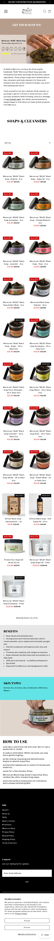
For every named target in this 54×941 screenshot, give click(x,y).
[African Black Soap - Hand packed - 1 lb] (13, 504)
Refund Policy (8, 836)
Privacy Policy (21, 914)
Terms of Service (9, 843)
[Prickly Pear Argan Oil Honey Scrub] (13, 546)
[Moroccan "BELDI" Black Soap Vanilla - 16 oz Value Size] (13, 461)
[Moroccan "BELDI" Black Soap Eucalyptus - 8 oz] (13, 203)
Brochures (6, 825)
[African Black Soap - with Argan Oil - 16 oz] (40, 504)
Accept (27, 921)
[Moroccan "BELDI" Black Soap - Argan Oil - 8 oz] (40, 162)
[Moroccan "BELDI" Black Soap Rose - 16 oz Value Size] (40, 417)
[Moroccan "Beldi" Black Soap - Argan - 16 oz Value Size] (13, 329)
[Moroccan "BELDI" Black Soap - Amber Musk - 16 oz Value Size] (40, 461)
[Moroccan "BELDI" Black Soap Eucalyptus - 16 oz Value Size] (40, 329)
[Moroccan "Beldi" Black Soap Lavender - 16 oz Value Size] (13, 417)
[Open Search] (44, 11)
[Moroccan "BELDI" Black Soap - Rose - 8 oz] (40, 247)
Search (5, 810)
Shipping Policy (8, 839)
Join (27, 882)
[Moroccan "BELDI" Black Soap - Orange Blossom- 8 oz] (40, 203)
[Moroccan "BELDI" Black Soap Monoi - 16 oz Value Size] (40, 373)
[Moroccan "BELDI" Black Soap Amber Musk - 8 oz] (13, 288)
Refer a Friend (8, 821)
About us (6, 814)
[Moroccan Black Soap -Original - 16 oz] (40, 288)
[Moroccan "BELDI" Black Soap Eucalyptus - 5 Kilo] (13, 587)
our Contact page (13, 99)
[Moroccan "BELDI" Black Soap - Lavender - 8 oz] (13, 247)
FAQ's (4, 817)
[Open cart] (49, 11)
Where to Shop (8, 828)
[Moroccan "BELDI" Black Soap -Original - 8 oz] (13, 162)
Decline (27, 927)
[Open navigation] (8, 11)
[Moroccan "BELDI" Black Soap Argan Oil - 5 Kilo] (40, 546)
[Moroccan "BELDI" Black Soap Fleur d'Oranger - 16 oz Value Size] (13, 373)
